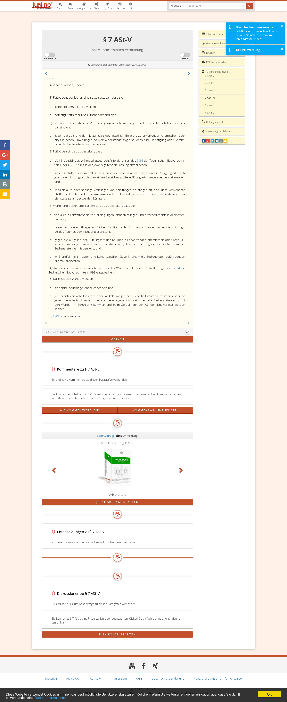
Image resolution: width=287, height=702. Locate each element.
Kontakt (96, 678)
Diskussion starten (117, 634)
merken (117, 339)
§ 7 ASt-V (210, 98)
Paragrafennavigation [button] (216, 71)
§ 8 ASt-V (209, 105)
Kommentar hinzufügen (155, 410)
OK (269, 694)
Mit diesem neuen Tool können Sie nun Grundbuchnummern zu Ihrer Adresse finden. (257, 35)
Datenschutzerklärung (168, 678)
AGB (139, 678)
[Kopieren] (187, 332)
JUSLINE (51, 678)
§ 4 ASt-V (209, 75)
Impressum (119, 678)
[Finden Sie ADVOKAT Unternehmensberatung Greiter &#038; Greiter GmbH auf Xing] (155, 665)
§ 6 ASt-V (209, 90)
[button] (60, 6)
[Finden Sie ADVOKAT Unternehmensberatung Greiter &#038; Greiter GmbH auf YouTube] (132, 665)
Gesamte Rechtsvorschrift (219, 43)
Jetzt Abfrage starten (117, 502)
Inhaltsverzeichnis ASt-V (218, 34)
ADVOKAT (73, 678)
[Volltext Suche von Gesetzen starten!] (249, 6)
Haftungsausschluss (216, 122)
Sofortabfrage (106, 435)
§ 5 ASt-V (209, 83)
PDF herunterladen (216, 62)
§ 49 (56, 316)
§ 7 (51, 79)
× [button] (282, 26)
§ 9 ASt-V (209, 113)
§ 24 (140, 160)
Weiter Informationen (50, 697)
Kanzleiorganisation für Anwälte (217, 678)
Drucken (210, 52)
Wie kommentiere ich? (80, 410)
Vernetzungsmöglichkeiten (219, 131)
